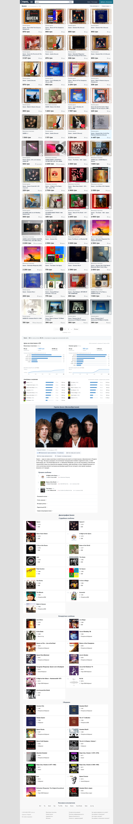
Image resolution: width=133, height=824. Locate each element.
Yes (44, 806)
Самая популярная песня (44, 511)
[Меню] (32, 2)
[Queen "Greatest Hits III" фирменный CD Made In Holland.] (77, 307)
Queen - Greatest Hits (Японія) (76, 27)
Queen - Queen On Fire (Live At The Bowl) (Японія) (32, 54)
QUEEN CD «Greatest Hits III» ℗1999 (32, 318)
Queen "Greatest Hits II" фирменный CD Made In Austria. (99, 319)
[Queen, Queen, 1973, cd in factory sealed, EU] (32, 148)
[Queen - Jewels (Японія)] (55, 42)
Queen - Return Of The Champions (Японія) (54, 28)
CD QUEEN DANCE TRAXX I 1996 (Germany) (54, 213)
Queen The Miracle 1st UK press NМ (77, 239)
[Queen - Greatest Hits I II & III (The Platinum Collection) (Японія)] (100, 122)
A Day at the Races (42, 545)
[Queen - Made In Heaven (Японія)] (32, 95)
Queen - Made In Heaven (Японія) (31, 107)
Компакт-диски (73, 346)
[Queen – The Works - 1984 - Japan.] (77, 148)
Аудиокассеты (49, 816)
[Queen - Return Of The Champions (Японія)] (55, 16)
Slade (86, 806)
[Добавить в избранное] (41, 22)
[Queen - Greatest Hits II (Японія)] (100, 16)
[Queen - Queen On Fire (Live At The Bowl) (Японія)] (32, 42)
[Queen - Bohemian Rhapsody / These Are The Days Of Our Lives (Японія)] (77, 42)
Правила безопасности (74, 816)
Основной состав (42, 496)
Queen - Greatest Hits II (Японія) (99, 27)
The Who (60, 806)
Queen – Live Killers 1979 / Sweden (100, 186)
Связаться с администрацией (76, 818)
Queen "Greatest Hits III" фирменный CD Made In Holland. (77, 319)
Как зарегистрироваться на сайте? (100, 812)
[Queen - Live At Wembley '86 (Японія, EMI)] (55, 69)
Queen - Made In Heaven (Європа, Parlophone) (100, 81)
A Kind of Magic (84, 580)
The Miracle (39, 592)
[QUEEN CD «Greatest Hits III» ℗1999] (32, 306)
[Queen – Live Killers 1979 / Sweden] (100, 174)
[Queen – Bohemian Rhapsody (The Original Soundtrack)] (100, 227)
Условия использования (74, 812)
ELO (40, 806)
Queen (38, 522)
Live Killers (39, 620)
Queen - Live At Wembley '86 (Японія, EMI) (53, 81)
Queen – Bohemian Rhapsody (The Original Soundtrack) (100, 239)
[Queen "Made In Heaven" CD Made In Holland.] (55, 307)
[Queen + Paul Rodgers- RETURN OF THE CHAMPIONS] (77, 280)
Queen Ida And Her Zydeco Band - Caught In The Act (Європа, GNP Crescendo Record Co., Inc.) (100, 108)
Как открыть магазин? (97, 816)
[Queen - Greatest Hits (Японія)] (77, 16)
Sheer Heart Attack (42, 533)
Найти (70, 2)
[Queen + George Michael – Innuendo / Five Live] (55, 280)
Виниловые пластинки (30, 346)
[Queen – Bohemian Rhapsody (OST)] (32, 254)
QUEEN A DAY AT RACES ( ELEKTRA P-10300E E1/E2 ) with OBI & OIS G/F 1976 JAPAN (32, 240)
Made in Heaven (41, 604)
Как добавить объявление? (98, 814)
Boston (72, 806)
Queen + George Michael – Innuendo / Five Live (52, 292)
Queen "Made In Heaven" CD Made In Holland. (54, 319)
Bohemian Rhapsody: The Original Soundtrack (50, 788)
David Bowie (79, 806)
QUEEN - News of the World (52, 107)
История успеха (41, 503)
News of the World (84, 545)
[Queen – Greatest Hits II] (77, 254)
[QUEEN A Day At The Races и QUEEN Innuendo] (100, 280)
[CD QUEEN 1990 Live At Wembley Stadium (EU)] (32, 201)
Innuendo (82, 592)
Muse (66, 806)
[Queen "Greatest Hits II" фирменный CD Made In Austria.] (100, 307)
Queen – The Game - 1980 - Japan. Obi (100, 213)
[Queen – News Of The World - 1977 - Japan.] (77, 201)
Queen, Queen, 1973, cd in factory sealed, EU (32, 160)
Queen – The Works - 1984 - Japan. (77, 159)
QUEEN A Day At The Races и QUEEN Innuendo (99, 292)
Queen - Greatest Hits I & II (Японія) (100, 54)
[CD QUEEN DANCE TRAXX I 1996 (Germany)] (55, 201)
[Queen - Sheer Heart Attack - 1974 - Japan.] (77, 175)
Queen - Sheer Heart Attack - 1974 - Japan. (77, 187)
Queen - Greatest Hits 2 (29, 292)
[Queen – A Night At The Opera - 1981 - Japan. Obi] (55, 174)
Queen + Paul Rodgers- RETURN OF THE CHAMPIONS (77, 292)
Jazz (37, 557)
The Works (39, 580)
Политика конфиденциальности (76, 814)
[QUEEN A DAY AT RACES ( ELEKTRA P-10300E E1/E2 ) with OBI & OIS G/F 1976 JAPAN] (32, 227)
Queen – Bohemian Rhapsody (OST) (32, 265)
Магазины (48, 818)
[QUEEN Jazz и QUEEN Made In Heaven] (100, 148)
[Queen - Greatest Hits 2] (32, 280)
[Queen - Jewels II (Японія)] (77, 122)
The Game (82, 557)
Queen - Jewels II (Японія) (75, 133)
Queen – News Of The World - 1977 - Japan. (77, 213)
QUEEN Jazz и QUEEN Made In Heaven (99, 160)
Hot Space (82, 569)
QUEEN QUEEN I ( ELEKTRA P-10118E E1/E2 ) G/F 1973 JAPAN (53, 160)
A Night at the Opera (85, 533)
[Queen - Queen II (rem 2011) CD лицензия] (32, 174)
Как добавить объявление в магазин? (100, 818)
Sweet (49, 806)
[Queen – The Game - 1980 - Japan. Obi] (100, 201)
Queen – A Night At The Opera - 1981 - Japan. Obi (53, 187)
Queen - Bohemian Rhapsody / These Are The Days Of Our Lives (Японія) (77, 55)
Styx (54, 806)
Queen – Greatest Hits (51, 239)
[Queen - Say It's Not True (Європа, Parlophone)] (32, 16)
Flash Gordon (40, 569)
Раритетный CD (41, 507)
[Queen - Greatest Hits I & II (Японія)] (100, 42)
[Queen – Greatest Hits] (55, 227)
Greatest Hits (40, 706)
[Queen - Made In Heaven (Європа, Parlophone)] (100, 69)
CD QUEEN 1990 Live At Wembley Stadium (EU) (31, 213)
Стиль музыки (41, 500)
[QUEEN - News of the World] (55, 95)
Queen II (81, 522)
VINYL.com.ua (31, 812)
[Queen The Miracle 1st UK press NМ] (77, 228)
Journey (92, 806)
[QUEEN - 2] (32, 122)
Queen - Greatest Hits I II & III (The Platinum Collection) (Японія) (100, 134)
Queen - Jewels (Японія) (51, 54)
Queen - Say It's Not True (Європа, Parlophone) (32, 28)
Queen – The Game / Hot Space (53, 265)
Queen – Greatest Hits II (74, 265)
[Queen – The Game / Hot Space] (55, 254)
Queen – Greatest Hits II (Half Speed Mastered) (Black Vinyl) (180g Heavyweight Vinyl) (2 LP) (100, 267)
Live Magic (82, 620)
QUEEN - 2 (25, 133)
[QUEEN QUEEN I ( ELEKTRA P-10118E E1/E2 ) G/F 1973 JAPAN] (55, 148)
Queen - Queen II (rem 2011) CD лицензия (31, 187)
